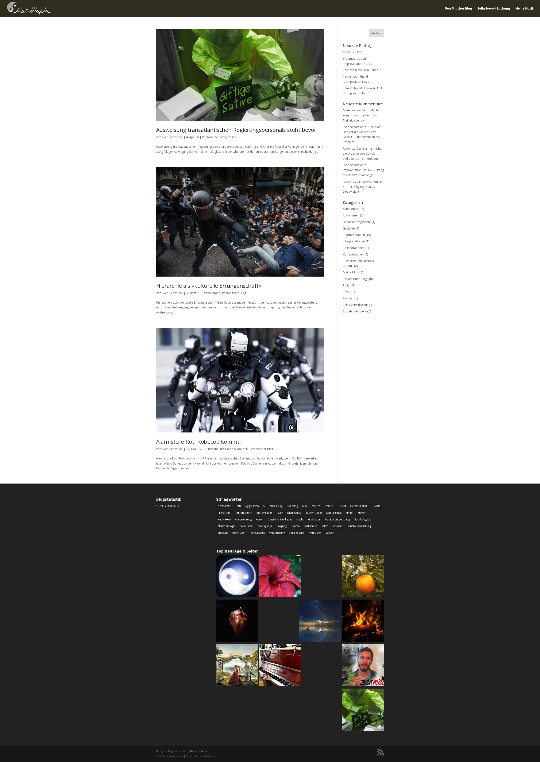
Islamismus (294, 513)
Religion (348, 298)
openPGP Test (353, 52)
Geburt (342, 506)
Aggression (252, 506)
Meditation (314, 519)
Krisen (259, 519)
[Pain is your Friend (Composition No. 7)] (363, 621)
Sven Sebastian (172, 137)
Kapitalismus (334, 513)
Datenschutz (198, 751)
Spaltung (223, 533)
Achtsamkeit (351, 209)
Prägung (282, 526)
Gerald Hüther (358, 506)
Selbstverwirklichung (494, 8)
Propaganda (265, 526)
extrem (316, 506)
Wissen (330, 533)
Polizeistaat (246, 526)
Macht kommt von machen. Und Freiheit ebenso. (361, 115)
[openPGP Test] (237, 577)
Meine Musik (525, 8)
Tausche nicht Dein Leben (360, 70)
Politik (232, 137)
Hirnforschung (243, 513)
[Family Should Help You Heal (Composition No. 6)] (237, 621)
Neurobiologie (226, 526)
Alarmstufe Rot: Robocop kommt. (198, 441)
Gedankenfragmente (357, 222)
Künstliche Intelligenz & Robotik (226, 449)
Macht (300, 519)
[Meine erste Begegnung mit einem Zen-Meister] (363, 666)
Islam (280, 513)
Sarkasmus (310, 526)
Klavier (362, 513)
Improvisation (264, 513)
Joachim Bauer (313, 513)
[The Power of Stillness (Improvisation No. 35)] (320, 621)
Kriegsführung (243, 519)
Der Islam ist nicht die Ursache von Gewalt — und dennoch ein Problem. (362, 153)
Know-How (224, 519)
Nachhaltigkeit (362, 519)
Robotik (295, 526)
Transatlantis (257, 533)
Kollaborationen (353, 248)
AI (264, 506)
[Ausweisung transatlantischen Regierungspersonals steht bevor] (363, 710)
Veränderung (277, 533)
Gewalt (375, 506)
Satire (324, 526)
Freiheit (328, 506)
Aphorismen (212, 293)
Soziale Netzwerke (355, 311)
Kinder (350, 513)
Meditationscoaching (337, 519)
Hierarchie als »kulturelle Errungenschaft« (208, 285)
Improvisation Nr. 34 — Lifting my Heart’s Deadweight (363, 187)
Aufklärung (276, 506)
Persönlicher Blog (458, 8)
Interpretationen (354, 241)
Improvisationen (354, 235)
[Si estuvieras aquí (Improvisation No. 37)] (363, 577)
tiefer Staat (238, 533)
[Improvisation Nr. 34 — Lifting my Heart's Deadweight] (280, 666)
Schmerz (337, 526)
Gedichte (349, 228)
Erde (305, 506)
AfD (239, 506)
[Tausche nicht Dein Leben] (280, 577)
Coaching (292, 506)
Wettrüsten (314, 533)
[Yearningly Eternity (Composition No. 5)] (237, 666)
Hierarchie (224, 513)
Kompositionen (353, 254)
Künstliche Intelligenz (279, 519)
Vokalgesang (296, 533)
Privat (347, 292)
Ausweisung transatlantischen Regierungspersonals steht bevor (236, 130)
